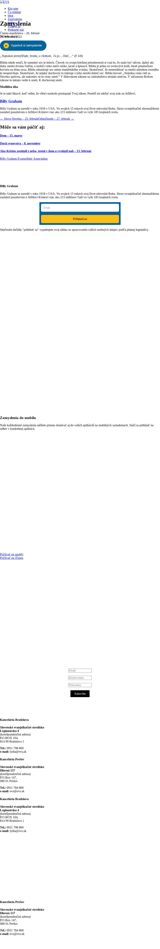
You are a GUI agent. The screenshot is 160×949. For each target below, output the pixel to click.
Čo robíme (14, 12)
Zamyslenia (15, 19)
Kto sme (13, 8)
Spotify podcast (23, 643)
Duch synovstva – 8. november (20, 143)
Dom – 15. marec (11, 135)
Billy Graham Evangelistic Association (24, 158)
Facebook (20, 609)
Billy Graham (11, 101)
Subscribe (80, 693)
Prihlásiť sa (80, 219)
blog (10, 15)
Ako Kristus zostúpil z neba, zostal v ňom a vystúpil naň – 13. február (46, 151)
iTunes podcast (23, 647)
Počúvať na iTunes (11, 558)
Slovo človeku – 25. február (19, 118)
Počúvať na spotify (11, 554)
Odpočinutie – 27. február (56, 118)
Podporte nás (16, 29)
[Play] (23, 46)
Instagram (20, 640)
